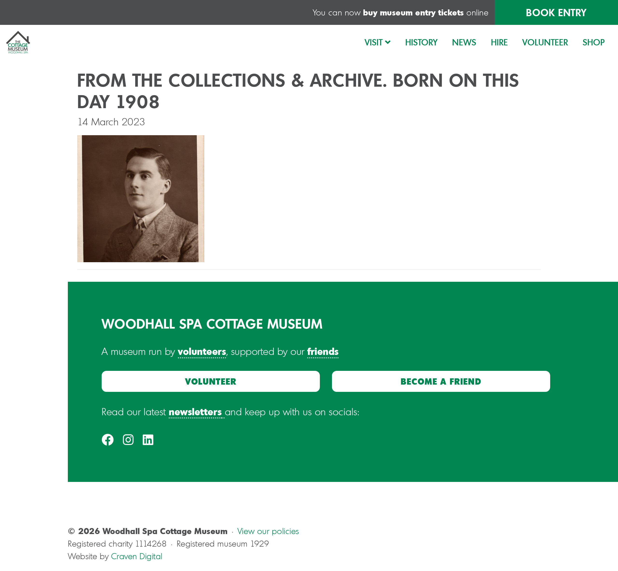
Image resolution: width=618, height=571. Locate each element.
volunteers (202, 351)
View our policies (268, 531)
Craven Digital (136, 556)
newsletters (195, 411)
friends (323, 351)
